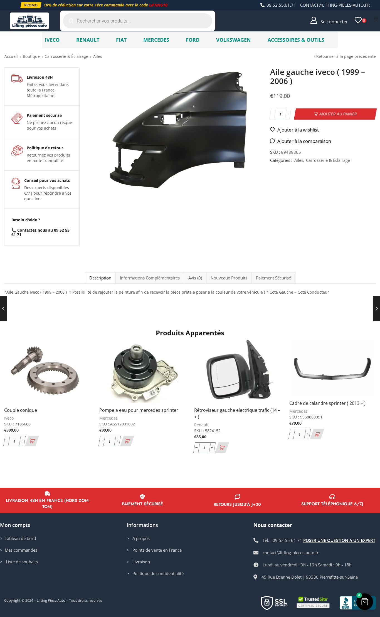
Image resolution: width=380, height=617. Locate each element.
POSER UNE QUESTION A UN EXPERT (339, 540)
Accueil (11, 56)
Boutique (31, 56)
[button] (30, 5)
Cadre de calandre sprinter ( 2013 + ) (327, 403)
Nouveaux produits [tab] (229, 278)
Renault (201, 424)
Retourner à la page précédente (346, 56)
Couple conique (20, 410)
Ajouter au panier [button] (80, 366)
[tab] (100, 278)
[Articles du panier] (376, 20)
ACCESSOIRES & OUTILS (296, 39)
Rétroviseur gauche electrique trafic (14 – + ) (237, 413)
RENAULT (87, 39)
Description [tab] (100, 278)
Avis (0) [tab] (195, 278)
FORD (192, 39)
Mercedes (108, 418)
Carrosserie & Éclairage (66, 56)
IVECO (52, 39)
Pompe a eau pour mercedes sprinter (138, 410)
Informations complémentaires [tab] (150, 278)
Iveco (9, 418)
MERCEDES (156, 39)
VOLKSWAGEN (233, 39)
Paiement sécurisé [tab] (273, 278)
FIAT (121, 39)
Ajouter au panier (338, 114)
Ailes (97, 56)
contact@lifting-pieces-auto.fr (335, 5)
